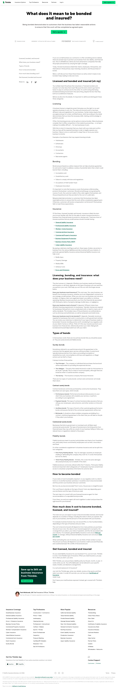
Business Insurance (66, 638)
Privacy (113, 673)
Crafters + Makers (38, 627)
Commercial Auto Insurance (65, 232)
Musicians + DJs (37, 644)
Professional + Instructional (41, 624)
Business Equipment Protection (66, 238)
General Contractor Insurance (69, 627)
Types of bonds (24, 66)
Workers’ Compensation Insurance (16, 630)
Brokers (98, 663)
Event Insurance (10, 641)
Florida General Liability (67, 618)
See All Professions (38, 646)
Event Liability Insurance (68, 632)
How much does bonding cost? (29, 73)
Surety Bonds (10, 644)
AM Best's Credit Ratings (19, 686)
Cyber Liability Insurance (64, 245)
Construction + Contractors (41, 613)
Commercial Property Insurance (66, 235)
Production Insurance (67, 635)
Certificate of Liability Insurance (97, 624)
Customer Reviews (93, 632)
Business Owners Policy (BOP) (65, 242)
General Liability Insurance (64, 222)
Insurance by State (93, 627)
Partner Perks (92, 641)
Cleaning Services (38, 621)
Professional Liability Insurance (66, 226)
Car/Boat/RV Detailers (39, 641)
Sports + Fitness (38, 630)
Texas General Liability (67, 615)
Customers (91, 663)
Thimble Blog (92, 613)
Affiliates (90, 646)
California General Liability (68, 613)
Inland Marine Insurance (13, 635)
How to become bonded (27, 70)
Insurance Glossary (93, 630)
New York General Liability (68, 624)
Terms (107, 673)
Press (89, 635)
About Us (91, 621)
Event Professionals (39, 632)
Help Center (91, 638)
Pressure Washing (38, 638)
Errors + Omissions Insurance (14, 621)
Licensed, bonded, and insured (29, 58)
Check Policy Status (94, 615)
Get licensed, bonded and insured (30, 77)
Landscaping (37, 618)
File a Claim (91, 618)
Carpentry (36, 635)
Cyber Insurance (11, 632)
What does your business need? (29, 62)
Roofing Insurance (66, 630)
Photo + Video (37, 615)
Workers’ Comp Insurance (64, 229)
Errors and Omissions (62, 270)
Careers (90, 644)
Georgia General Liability (68, 621)
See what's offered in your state (44, 677)
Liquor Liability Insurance (68, 641)
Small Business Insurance (13, 613)
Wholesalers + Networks (95, 649)
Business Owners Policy (13, 624)
